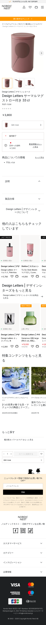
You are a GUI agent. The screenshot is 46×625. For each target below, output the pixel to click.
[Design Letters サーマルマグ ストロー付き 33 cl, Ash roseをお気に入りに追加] (41, 454)
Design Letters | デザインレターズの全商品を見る (20, 296)
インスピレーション (12, 562)
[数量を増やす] (11, 454)
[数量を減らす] (4, 454)
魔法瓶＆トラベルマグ (33, 24)
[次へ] (41, 53)
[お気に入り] (30, 7)
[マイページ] (24, 7)
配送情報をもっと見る (35, 145)
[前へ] (4, 53)
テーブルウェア (7, 24)
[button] (6, 108)
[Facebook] (15, 530)
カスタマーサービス (12, 543)
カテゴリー (8, 553)
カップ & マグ (19, 24)
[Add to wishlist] (12, 276)
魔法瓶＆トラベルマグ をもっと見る (18, 440)
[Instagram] (23, 530)
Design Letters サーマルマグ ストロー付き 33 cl (20, 26)
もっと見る (39, 157)
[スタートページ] (7, 7)
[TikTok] (30, 530)
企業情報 (7, 572)
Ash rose (7, 460)
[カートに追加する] (16, 276)
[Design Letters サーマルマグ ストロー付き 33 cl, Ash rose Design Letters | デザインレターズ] (23, 53)
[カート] (36, 7)
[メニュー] (42, 7)
